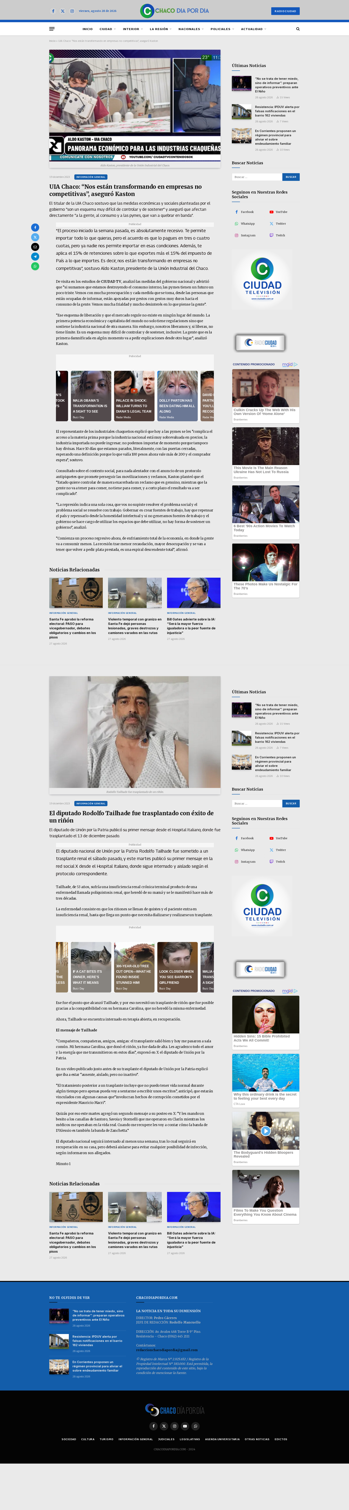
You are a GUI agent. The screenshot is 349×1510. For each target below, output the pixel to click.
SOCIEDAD (69, 1439)
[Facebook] (35, 227)
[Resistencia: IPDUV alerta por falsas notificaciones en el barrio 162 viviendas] (241, 111)
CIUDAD (106, 29)
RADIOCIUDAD (285, 11)
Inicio (52, 40)
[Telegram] (35, 257)
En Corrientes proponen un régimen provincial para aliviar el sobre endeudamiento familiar (275, 137)
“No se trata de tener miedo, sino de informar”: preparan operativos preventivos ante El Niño (277, 84)
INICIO (88, 29)
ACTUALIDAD (252, 29)
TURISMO (106, 1439)
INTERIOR (131, 29)
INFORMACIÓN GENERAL (90, 177)
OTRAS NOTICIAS (257, 1439)
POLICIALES (221, 29)
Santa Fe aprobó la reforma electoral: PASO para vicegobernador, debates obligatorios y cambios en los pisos (72, 628)
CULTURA (88, 1439)
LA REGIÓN (159, 29)
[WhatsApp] (35, 266)
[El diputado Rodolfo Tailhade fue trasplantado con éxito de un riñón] (135, 732)
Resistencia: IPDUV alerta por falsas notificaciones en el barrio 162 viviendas (277, 111)
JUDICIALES (166, 1439)
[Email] (35, 247)
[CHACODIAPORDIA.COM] (174, 11)
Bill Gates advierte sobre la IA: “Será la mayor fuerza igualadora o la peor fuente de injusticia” (191, 626)
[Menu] (52, 28)
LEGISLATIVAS (190, 1439)
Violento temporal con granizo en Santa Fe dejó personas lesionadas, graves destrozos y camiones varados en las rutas (135, 626)
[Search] (297, 28)
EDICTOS (281, 1439)
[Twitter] (35, 237)
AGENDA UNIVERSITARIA (222, 1439)
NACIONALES (189, 29)
